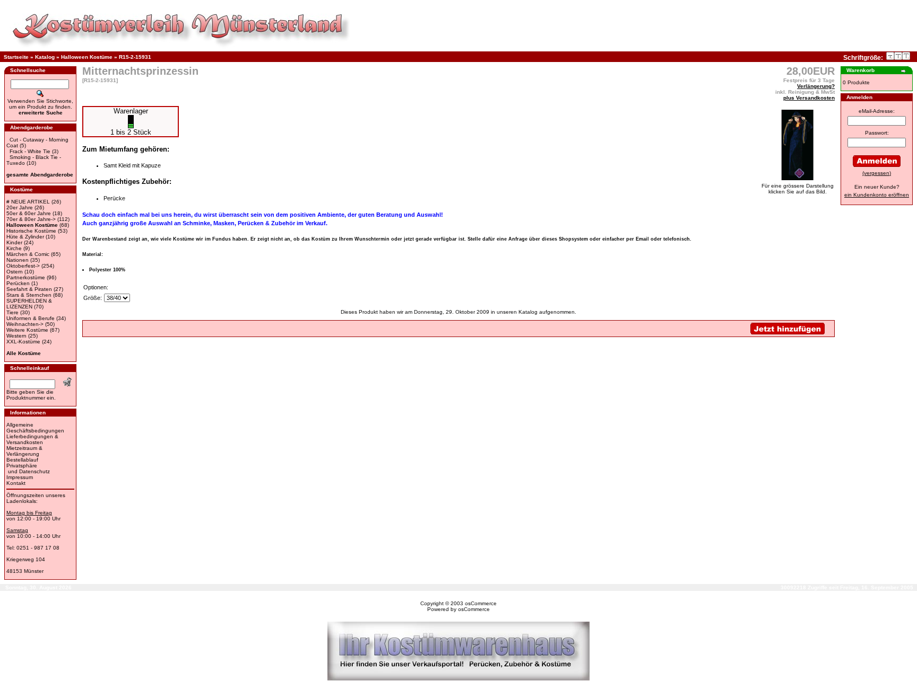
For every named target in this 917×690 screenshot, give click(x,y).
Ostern (14, 272)
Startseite (16, 57)
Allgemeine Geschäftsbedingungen (35, 428)
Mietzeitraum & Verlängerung (24, 451)
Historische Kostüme (31, 231)
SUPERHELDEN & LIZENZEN (29, 303)
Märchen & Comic (27, 254)
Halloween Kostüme (87, 57)
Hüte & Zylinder (25, 237)
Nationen (17, 260)
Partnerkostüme (25, 277)
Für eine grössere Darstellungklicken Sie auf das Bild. (798, 188)
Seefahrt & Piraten (29, 289)
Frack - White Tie (30, 151)
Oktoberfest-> (23, 266)
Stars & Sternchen (28, 295)
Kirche (14, 248)
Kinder (14, 242)
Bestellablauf (22, 460)
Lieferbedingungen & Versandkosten (32, 439)
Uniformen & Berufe (30, 318)
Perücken (18, 283)
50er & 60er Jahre (28, 213)
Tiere (12, 312)
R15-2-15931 (135, 57)
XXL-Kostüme (23, 341)
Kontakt (15, 483)
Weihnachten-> (25, 324)
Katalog (45, 57)
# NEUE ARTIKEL (28, 202)
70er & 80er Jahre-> (31, 219)
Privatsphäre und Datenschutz (28, 468)
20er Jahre (19, 207)
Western (16, 336)
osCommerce (481, 603)
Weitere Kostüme (27, 330)
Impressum (19, 477)
